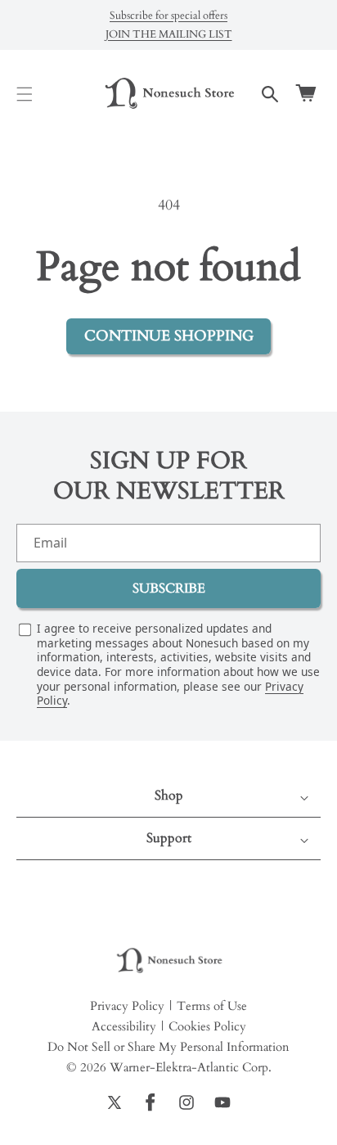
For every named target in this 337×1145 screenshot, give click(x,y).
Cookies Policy (207, 1026)
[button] (25, 94)
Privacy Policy (127, 1006)
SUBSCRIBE (169, 588)
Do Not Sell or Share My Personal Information (168, 1047)
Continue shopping (169, 336)
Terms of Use (212, 1006)
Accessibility (124, 1026)
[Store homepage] (168, 961)
